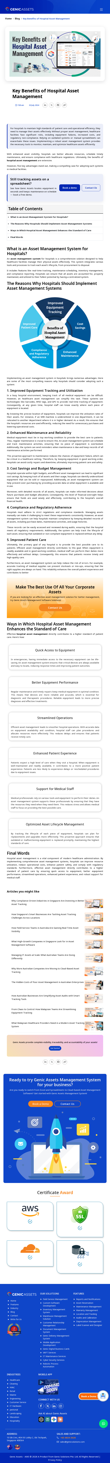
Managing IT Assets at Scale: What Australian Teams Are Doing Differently (43, 956)
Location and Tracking (86, 1314)
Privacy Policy (55, 1459)
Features (14, 1304)
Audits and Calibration (86, 1317)
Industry (14, 1308)
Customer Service (18, 1402)
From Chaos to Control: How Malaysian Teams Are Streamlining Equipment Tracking (43, 1011)
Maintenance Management (89, 1306)
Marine (13, 1394)
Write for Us (16, 1319)
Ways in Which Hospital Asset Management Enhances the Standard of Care (50, 230)
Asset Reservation (84, 1302)
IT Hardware (15, 1406)
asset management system (25, 258)
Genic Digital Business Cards (56, 1348)
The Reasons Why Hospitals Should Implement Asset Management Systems (51, 223)
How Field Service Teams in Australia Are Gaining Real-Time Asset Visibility (44, 929)
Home (8, 18)
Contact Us (91, 187)
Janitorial (14, 1409)
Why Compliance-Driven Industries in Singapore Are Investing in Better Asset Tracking (47, 902)
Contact (14, 1315)
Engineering (15, 1398)
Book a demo (70, 187)
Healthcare (15, 1380)
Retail (12, 1391)
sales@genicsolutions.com (72, 1441)
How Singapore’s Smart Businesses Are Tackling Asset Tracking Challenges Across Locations (43, 916)
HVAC (12, 1387)
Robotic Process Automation (50, 1365)
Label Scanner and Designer (89, 1325)
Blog (17, 18)
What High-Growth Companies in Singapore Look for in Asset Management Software (42, 943)
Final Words (16, 237)
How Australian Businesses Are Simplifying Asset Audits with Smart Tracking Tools (45, 997)
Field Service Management (55, 1299)
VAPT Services (49, 1352)
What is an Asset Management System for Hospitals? (39, 216)
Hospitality (15, 1420)
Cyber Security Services (53, 1360)
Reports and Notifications (88, 1299)
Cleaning (14, 1383)
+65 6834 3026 (68, 1437)
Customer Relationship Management (53, 1324)
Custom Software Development (51, 1304)
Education (14, 1417)
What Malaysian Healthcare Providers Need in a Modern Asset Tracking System (47, 1024)
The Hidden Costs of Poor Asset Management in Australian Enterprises (47, 982)
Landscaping (15, 1413)
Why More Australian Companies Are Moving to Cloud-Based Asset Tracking (45, 970)
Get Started (55, 1048)
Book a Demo (40, 1104)
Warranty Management (87, 1310)
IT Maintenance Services (54, 1356)
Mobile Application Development (51, 1343)
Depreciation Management (88, 1321)
